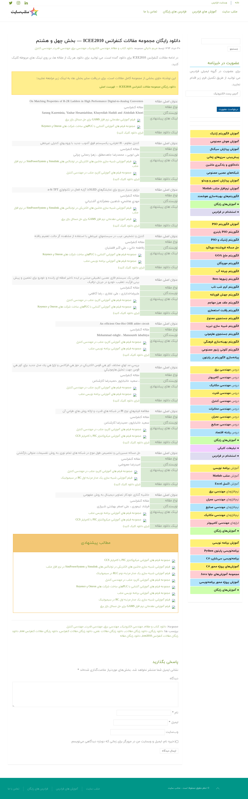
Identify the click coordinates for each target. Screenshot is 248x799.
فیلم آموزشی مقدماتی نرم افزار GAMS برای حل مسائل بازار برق (100, 119)
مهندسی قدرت (61, 48)
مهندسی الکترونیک (99, 48)
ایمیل (173, 722)
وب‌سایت (172, 732)
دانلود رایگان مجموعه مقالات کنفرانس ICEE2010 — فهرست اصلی (137, 87)
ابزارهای (223, 523)
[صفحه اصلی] (25, 12)
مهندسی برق (79, 48)
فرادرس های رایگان (174, 12)
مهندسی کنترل (43, 48)
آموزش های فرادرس (204, 12)
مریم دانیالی (151, 48)
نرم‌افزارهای (224, 492)
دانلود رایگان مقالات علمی (108, 631)
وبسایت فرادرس (219, 2)
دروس (226, 370)
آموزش (226, 468)
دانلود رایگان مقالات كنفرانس (76, 631)
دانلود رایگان (156, 631)
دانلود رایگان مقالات (136, 631)
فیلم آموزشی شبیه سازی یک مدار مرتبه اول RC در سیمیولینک (96, 478)
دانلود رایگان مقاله (130, 636)
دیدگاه (174, 678)
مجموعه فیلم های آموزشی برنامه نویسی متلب (110, 261)
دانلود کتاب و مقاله (122, 48)
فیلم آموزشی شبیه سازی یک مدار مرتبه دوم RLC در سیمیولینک (133, 573)
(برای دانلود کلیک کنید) (130, 133)
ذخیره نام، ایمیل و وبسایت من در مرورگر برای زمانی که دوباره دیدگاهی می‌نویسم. (123, 741)
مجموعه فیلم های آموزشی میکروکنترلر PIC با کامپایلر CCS (108, 436)
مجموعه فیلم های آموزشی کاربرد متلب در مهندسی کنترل (98, 173)
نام (175, 712)
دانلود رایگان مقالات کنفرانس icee (39, 631)
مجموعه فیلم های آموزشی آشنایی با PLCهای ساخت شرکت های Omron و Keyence (88, 126)
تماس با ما (150, 12)
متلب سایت (229, 12)
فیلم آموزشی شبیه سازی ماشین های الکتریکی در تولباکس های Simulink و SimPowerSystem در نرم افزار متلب (108, 567)
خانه (237, 2)
